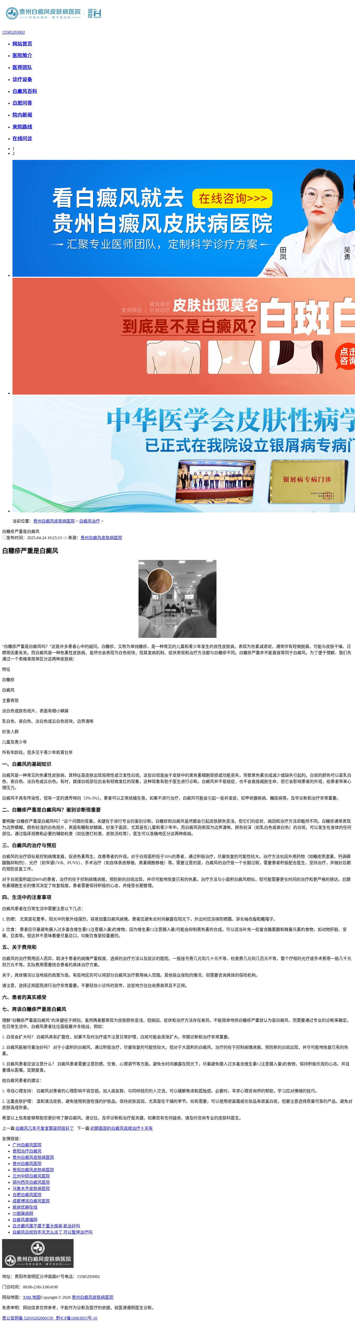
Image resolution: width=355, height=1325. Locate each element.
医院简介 (22, 55)
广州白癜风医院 (27, 1145)
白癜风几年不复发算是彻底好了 (45, 1128)
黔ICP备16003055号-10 (76, 1318)
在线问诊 (22, 138)
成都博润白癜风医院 (31, 1201)
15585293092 (13, 32)
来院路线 (22, 127)
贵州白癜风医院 (27, 1163)
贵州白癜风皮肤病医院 (54, 521)
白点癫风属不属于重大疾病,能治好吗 (46, 1226)
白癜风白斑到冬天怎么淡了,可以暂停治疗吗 (52, 1232)
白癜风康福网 (24, 1220)
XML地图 (32, 1297)
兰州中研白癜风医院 (31, 1176)
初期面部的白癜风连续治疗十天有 (121, 1128)
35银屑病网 (22, 1213)
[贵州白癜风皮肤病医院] (54, 23)
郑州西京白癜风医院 (31, 1182)
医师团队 (22, 67)
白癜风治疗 (89, 521)
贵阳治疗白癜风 (27, 1151)
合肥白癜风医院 (27, 1195)
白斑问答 (22, 103)
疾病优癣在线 (24, 1207)
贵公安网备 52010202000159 (29, 1318)
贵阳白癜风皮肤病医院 (33, 1170)
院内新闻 (22, 115)
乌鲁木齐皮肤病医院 (31, 1188)
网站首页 (22, 43)
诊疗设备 (22, 79)
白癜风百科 (24, 91)
